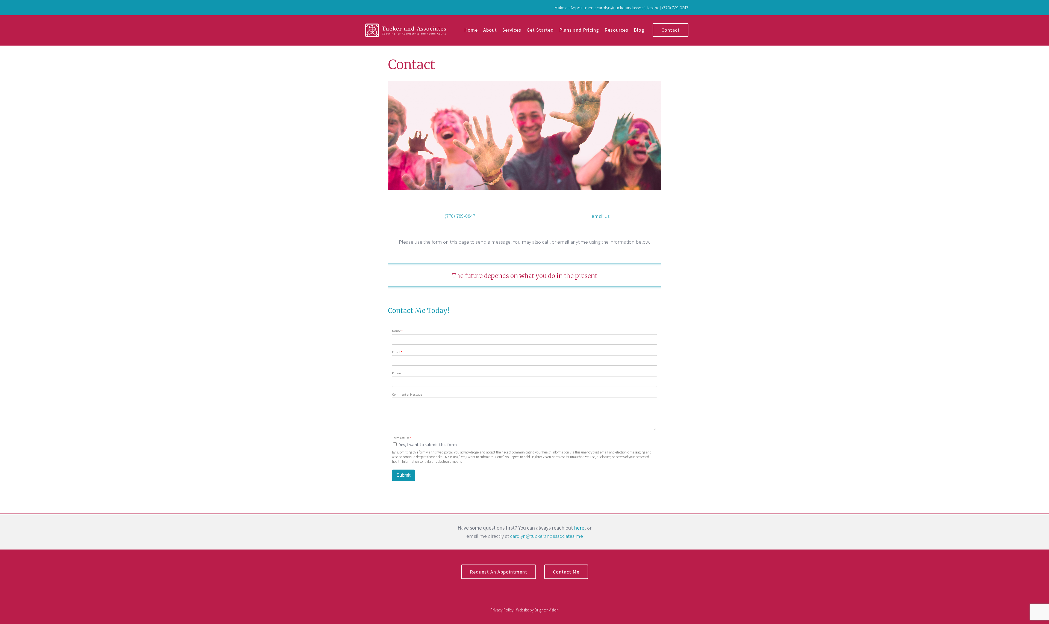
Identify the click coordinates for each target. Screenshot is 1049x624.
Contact (670, 30)
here (579, 527)
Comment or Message (407, 394)
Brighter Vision (547, 610)
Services (511, 30)
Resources (616, 30)
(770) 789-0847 (459, 216)
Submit (403, 475)
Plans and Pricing (579, 30)
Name (397, 331)
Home (471, 30)
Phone (396, 373)
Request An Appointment (498, 572)
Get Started (540, 30)
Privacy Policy (502, 610)
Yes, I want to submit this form (428, 444)
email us (600, 216)
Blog (639, 30)
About (490, 30)
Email (397, 352)
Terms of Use (401, 438)
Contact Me (566, 572)
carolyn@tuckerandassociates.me (546, 536)
